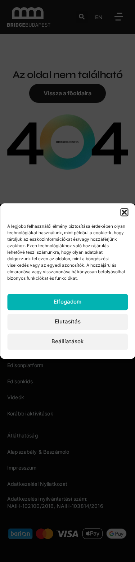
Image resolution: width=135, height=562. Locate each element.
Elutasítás (68, 321)
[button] (124, 212)
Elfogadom (67, 302)
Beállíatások (67, 341)
